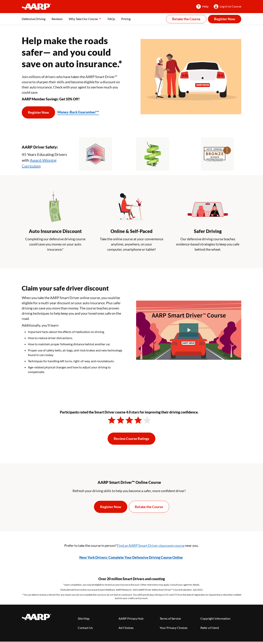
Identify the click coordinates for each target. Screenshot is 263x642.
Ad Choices (126, 627)
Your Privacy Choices (174, 627)
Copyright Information (215, 618)
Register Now (224, 19)
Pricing (126, 19)
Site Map (84, 618)
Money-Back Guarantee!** (78, 112)
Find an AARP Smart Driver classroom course (150, 545)
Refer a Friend (209, 627)
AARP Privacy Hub (131, 618)
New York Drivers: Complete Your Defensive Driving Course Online (131, 557)
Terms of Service (170, 618)
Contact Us (85, 627)
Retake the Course (186, 19)
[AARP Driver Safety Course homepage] (36, 6)
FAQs (111, 19)
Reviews (57, 19)
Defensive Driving (33, 19)
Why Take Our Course (83, 19)
